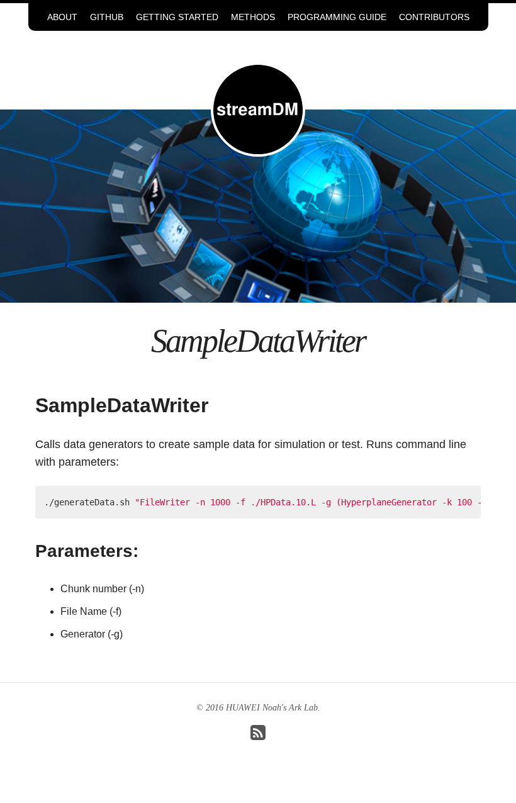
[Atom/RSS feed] (258, 736)
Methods (253, 17)
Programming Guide (337, 17)
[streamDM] (258, 108)
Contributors (434, 17)
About (62, 17)
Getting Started (177, 17)
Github (106, 17)
